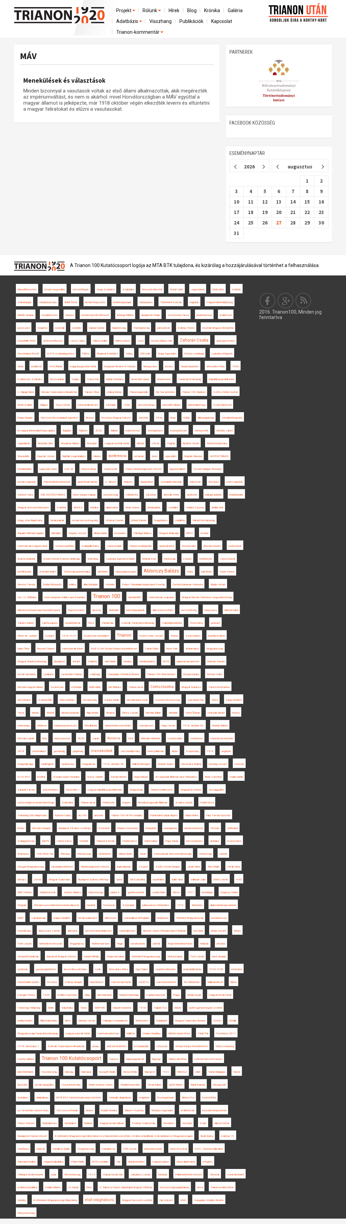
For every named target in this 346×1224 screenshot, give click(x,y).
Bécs (68, 1020)
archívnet (192, 494)
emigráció (144, 1097)
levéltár (41, 776)
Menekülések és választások (64, 80)
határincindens (147, 661)
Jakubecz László (140, 1174)
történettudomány (217, 443)
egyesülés (170, 456)
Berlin (51, 1007)
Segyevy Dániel (229, 892)
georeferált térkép (87, 481)
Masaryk (92, 443)
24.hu (159, 417)
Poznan (215, 828)
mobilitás (180, 520)
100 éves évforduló (67, 1110)
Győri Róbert (176, 1084)
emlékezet (226, 315)
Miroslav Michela (150, 738)
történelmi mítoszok (50, 943)
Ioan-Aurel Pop (196, 699)
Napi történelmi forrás (180, 943)
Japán (95, 738)
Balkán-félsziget (141, 764)
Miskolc (204, 943)
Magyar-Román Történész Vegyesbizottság (207, 597)
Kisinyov (128, 481)
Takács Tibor (91, 392)
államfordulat (90, 584)
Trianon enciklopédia (140, 546)
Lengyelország (85, 1148)
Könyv (237, 930)
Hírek (174, 10)
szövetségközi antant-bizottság (36, 802)
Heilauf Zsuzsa (195, 507)
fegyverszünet (76, 610)
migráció (194, 302)
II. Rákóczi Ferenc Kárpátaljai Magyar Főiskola (125, 1187)
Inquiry (75, 379)
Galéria (235, 10)
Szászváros (234, 841)
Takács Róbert (26, 622)
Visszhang (160, 21)
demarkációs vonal (137, 699)
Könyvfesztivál (178, 1148)
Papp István (168, 725)
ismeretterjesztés (95, 302)
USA (130, 738)
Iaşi (118, 1161)
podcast (215, 622)
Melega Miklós (125, 315)
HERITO (144, 982)
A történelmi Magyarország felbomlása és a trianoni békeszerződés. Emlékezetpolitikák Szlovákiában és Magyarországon (124, 1136)
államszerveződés (162, 610)
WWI (183, 1200)
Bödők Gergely (26, 315)
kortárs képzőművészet (95, 315)
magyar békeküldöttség (219, 302)
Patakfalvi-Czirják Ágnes (163, 815)
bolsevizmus (133, 430)
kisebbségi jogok (122, 302)
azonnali (59, 327)
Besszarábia (57, 379)
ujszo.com (24, 327)
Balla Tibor (177, 879)
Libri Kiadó (110, 661)
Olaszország (96, 892)
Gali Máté (206, 571)
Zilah (197, 1071)
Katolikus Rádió (61, 1148)
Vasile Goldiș (236, 776)
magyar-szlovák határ (78, 1033)
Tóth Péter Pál (44, 853)
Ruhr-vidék (95, 687)
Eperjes (69, 315)
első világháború (99, 1200)
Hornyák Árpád (215, 712)
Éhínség (65, 853)
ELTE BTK (24, 776)
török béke (218, 289)
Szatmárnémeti (222, 404)
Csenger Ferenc (26, 994)
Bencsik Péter (171, 494)
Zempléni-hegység (232, 417)
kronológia (207, 892)
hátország (169, 558)
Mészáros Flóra (215, 366)
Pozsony (52, 982)
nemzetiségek (81, 289)
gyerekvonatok (136, 892)
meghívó (42, 327)
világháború (42, 1097)
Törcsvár (214, 1174)
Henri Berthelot (235, 1174)
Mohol (50, 712)
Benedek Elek (45, 443)
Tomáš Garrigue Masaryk (207, 469)
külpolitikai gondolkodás (221, 379)
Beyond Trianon (45, 648)
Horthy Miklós (26, 1059)
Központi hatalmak (28, 956)
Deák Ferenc (132, 507)
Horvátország (49, 1071)
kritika (72, 584)
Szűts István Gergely (167, 866)
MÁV (28, 55)
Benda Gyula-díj (70, 712)
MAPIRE (100, 1007)
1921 (166, 1071)
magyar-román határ (220, 994)
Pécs (91, 622)
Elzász (169, 366)
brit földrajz (114, 687)
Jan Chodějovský (130, 751)
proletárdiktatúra (192, 969)
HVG (239, 879)
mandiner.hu (108, 1148)
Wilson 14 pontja (134, 1110)
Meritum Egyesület (162, 1110)
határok (91, 905)
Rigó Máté (92, 712)
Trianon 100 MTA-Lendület (126, 815)
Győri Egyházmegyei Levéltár (205, 1007)
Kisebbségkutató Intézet (95, 866)
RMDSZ (182, 1071)
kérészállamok (156, 751)
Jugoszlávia (197, 289)
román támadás (26, 674)
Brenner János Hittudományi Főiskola (164, 930)
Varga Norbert (234, 699)
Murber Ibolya (165, 764)
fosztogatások (165, 1097)
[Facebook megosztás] (267, 300)
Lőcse (155, 443)
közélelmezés (49, 315)
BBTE (189, 533)
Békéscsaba (231, 610)
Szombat (103, 828)
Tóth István (130, 1148)
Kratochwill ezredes (28, 982)
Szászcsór (57, 687)
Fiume (236, 1071)
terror (154, 456)
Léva (140, 340)
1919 (210, 751)
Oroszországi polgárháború (174, 1187)
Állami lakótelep (48, 1020)
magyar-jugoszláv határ (83, 366)
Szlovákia (67, 802)
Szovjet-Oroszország (167, 699)
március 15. (227, 1136)
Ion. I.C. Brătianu (27, 597)
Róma (176, 892)
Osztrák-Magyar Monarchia (217, 327)
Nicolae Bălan (153, 712)
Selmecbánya (50, 789)
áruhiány (214, 841)
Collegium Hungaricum (115, 1020)
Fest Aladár (55, 366)
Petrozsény (196, 622)
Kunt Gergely (219, 956)
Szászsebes (193, 635)
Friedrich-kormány (130, 1084)
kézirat (204, 533)
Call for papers (49, 622)
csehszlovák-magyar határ (32, 546)
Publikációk (191, 21)
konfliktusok (24, 571)
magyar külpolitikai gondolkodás (105, 789)
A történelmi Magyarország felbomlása (55, 1200)
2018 (21, 751)
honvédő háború (171, 404)
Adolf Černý (71, 302)
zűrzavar (151, 494)
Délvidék (173, 712)
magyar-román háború (112, 1123)
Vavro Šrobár (193, 712)
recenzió (239, 764)
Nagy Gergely (25, 417)
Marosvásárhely (26, 558)
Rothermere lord (100, 943)
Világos (44, 404)
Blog (192, 10)
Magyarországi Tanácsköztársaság (38, 1033)
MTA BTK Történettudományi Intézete (78, 1097)
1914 (91, 1174)
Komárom (168, 1123)
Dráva (215, 699)
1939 (235, 366)
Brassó (90, 417)
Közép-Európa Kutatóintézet (191, 1046)
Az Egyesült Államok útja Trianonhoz (176, 776)
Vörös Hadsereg (225, 1046)
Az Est (82, 815)
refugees (208, 1161)
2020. (99, 430)
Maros (89, 1110)
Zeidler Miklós (52, 1187)
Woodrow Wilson (70, 443)
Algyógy (156, 1059)
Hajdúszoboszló (155, 994)
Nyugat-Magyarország (31, 866)
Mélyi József (218, 930)
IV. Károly (73, 1187)
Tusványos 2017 (226, 1033)
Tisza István (62, 404)
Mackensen (164, 379)
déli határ (72, 930)
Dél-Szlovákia (137, 879)
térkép (35, 712)
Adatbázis (127, 21)
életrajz (22, 879)
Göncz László (130, 712)
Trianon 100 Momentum (161, 674)
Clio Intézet (166, 1200)
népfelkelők (134, 597)
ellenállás (56, 533)
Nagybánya (160, 520)
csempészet (146, 725)
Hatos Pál (92, 379)
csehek (223, 853)
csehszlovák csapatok (161, 597)
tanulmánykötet (190, 366)
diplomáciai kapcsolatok (223, 905)
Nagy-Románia (115, 956)
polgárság (78, 751)
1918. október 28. (113, 764)
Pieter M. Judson (27, 635)
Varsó (83, 1007)
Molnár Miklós (220, 725)
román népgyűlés (44, 1084)
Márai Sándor (138, 520)
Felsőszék (108, 802)
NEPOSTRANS (219, 456)
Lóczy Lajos (77, 340)
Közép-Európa (191, 674)
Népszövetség (26, 1213)
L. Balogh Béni (25, 392)
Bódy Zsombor (213, 776)
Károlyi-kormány (48, 302)
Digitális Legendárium (73, 456)
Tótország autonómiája (77, 571)
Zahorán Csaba (194, 340)
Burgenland (147, 481)
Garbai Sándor (96, 327)
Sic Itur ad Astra (165, 392)
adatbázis (162, 918)
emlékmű (36, 366)
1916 (180, 905)
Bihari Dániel (100, 533)
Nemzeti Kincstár (152, 289)
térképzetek (201, 430)
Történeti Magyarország (189, 918)
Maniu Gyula (194, 994)
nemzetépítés (194, 841)
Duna (119, 879)
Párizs (85, 353)
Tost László (197, 956)
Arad (172, 417)
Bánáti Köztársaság (204, 520)
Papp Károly (171, 841)
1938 (126, 404)
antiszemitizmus (53, 340)
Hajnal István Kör (113, 1174)
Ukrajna (110, 712)
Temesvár (109, 905)
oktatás (221, 943)
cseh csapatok (234, 481)
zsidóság (95, 674)
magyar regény (160, 1161)
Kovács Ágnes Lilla (161, 340)
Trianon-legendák (138, 392)
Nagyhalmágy (25, 764)
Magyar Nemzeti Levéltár (137, 1200)
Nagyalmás (88, 764)
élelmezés (110, 918)
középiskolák (141, 1046)
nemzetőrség (189, 610)
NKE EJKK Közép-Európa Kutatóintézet (114, 648)
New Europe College (84, 494)
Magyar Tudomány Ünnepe (190, 1020)
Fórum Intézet (26, 1123)
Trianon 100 (106, 596)
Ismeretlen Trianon (71, 674)
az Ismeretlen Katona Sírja (33, 1110)
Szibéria (61, 507)
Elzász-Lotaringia (194, 353)
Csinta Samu (64, 841)
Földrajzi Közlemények (30, 1174)
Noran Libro (176, 289)
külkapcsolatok (213, 494)
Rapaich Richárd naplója (31, 533)
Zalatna (92, 661)
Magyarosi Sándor (190, 789)
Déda (20, 366)
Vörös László (220, 879)
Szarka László (183, 802)
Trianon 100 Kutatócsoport (71, 1058)
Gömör (156, 943)
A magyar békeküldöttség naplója (36, 430)
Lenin (98, 969)
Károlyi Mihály (91, 956)
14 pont (143, 866)
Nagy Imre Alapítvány (30, 520)
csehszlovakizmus (108, 1033)
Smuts (217, 1020)
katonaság (23, 725)
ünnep (95, 1046)
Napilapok (161, 1020)
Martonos (23, 853)
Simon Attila (130, 1071)
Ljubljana (48, 674)
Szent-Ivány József (151, 635)
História (109, 584)
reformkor (236, 969)
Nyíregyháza (155, 430)
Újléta (233, 982)
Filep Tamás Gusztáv (218, 815)
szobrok (236, 289)
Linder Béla (194, 866)
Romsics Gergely (41, 828)
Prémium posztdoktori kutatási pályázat (56, 905)
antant (76, 661)
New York (172, 648)
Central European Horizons (188, 584)
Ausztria (22, 1084)
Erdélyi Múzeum (52, 584)
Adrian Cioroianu (114, 379)
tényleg (127, 661)
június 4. (115, 892)
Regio (120, 943)
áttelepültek (153, 507)
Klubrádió (114, 610)
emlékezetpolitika (27, 1187)
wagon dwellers (61, 918)
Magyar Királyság (168, 533)
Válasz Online (100, 340)
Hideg (129, 353)
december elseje (140, 379)
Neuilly (233, 1020)
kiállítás (131, 1033)
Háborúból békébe (172, 622)
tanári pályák (57, 520)
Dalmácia (86, 1071)
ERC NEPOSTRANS (53, 494)
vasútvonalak (114, 546)
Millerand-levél (215, 982)
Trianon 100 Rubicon (193, 392)
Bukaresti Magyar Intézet (61, 956)
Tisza (21, 712)
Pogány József (77, 533)
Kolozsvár (195, 481)
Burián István (218, 584)
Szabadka (128, 289)
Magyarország (214, 648)
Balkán (114, 430)
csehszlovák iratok (72, 648)
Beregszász (150, 366)
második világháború (120, 1097)
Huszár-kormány (71, 1084)
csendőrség (24, 930)
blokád (140, 443)
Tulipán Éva (160, 1007)
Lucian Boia (158, 892)
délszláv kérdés (212, 546)
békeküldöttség (196, 404)
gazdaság (59, 751)
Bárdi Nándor (198, 1084)
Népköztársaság (129, 994)
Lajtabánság (38, 918)
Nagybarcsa (77, 943)
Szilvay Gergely (73, 982)
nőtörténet (105, 853)
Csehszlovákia (162, 687)
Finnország (205, 853)
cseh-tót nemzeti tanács (208, 1059)
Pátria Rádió (77, 1161)
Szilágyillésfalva (90, 546)
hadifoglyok (47, 764)
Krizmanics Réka (118, 969)
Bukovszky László (49, 930)
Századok (128, 905)
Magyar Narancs (191, 687)
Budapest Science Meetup (93, 879)
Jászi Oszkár (227, 558)
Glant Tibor (23, 648)
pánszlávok (163, 327)
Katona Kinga (88, 469)
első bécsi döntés (116, 1046)
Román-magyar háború (30, 687)
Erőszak (145, 353)
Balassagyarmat (135, 1059)
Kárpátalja (67, 1007)
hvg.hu (236, 712)
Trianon (124, 635)
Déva (200, 1187)
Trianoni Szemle (105, 841)
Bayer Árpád (141, 776)
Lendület (173, 507)
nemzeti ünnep (146, 404)
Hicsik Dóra (233, 866)
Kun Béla (198, 930)
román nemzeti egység (85, 520)
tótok (143, 853)
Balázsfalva (191, 815)
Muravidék (23, 456)
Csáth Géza (207, 802)
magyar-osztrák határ (117, 443)
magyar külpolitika (53, 1161)
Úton (89, 1187)
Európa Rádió (111, 699)
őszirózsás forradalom (96, 635)
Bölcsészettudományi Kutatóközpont (39, 610)
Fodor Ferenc (227, 571)
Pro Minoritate (192, 982)
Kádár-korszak (48, 892)
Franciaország (141, 327)
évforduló (76, 687)
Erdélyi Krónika (109, 1110)
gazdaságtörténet (46, 969)
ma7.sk (69, 469)
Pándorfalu (108, 622)
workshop (93, 558)
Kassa (174, 635)
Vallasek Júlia (198, 879)
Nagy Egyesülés (167, 353)
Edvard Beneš (118, 776)
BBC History (25, 892)
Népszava (210, 610)
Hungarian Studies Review (209, 1200)
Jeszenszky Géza (178, 315)
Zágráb (171, 443)
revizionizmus (219, 918)
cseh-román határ (121, 982)
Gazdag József (218, 764)
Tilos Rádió (213, 866)
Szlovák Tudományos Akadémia (66, 1046)
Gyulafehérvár (72, 622)
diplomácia (112, 507)
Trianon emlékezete (161, 789)
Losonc (187, 558)
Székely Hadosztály (143, 1123)
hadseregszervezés (65, 725)
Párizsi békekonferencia (57, 481)
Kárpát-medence (122, 1007)
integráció (151, 828)
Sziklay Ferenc (186, 327)
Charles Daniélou (151, 1033)
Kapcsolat (221, 21)
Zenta (37, 879)
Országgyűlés (216, 789)
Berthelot (103, 571)
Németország (72, 1174)
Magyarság (136, 789)
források (162, 1174)
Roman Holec (214, 674)
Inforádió (111, 404)
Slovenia (143, 417)
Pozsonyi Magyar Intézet (116, 417)
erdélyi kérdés (25, 1020)
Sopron (126, 802)
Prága (176, 994)
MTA (166, 661)
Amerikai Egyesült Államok (153, 802)
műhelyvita (132, 494)
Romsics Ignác (26, 738)
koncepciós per (178, 430)
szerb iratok (235, 546)
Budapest (59, 661)
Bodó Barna (206, 1136)
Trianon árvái (136, 687)
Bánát (177, 1007)
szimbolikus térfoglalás (136, 918)
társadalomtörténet (62, 866)
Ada (44, 738)
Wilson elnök (125, 853)
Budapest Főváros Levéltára (74, 828)
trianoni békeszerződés (118, 725)
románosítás (138, 943)
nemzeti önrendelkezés (98, 930)
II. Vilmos (110, 481)
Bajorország (119, 327)
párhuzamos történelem (155, 905)
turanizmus (67, 764)
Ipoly (53, 1174)
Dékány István (86, 1020)
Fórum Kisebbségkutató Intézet (143, 469)
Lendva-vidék (175, 738)
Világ (87, 994)
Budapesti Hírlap (150, 315)
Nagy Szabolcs (106, 289)
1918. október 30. (193, 725)
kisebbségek (236, 494)
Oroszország (110, 494)
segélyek (226, 751)
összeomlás (189, 546)
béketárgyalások (135, 610)
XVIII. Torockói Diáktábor (209, 1148)
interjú (21, 828)
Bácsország (84, 853)
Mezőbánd (24, 699)
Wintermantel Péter (179, 1033)
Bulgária (67, 430)
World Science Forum (101, 1084)
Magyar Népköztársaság (32, 661)
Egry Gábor (141, 969)
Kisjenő (40, 1148)
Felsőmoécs (129, 841)
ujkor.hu (96, 610)
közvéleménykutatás (214, 1110)
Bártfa (45, 841)
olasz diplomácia (186, 1161)
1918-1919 (69, 635)
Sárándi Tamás (26, 789)
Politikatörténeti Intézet (188, 1174)
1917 (190, 892)
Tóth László (24, 943)
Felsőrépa (23, 1148)
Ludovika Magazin (222, 353)
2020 (81, 738)
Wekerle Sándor (216, 661)
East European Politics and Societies (64, 597)
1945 (46, 994)
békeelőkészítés (27, 289)
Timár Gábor (154, 1084)
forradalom (70, 1123)
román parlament (87, 918)
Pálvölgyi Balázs (142, 533)
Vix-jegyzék (219, 1084)
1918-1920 (216, 969)
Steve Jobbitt (95, 776)
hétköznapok (175, 956)
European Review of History (119, 366)
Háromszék (111, 469)
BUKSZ (78, 507)
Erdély (186, 417)
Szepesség (192, 751)
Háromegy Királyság (29, 1007)
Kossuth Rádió (107, 1071)
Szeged (49, 635)
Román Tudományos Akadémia (59, 392)
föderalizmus (49, 1123)
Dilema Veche (221, 1123)
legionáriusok (124, 866)
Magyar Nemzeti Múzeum (33, 507)
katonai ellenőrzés (88, 404)
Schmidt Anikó (47, 571)
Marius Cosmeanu (127, 828)
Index (190, 571)
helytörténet (96, 982)
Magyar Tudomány (59, 879)
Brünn (175, 751)
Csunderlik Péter (26, 340)
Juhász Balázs (72, 892)
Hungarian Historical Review (123, 674)
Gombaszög (90, 699)
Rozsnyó (213, 481)
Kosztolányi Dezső (28, 353)
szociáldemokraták (171, 481)
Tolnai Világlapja (216, 1071)
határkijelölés (25, 469)
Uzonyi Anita (209, 1097)
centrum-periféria (64, 546)
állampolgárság (206, 417)
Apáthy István (191, 443)
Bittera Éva (188, 1097)
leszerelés (120, 533)
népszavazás (62, 738)
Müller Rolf (217, 507)
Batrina (88, 1123)
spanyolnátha (166, 546)
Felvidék (84, 841)
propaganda (170, 828)
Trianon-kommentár (138, 32)
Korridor (22, 1200)
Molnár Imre (149, 558)
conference (196, 738)
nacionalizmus (127, 930)
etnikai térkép (114, 392)
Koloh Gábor (150, 841)
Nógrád (22, 905)
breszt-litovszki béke (75, 969)
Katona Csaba (63, 815)
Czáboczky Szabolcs (30, 379)
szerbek (76, 327)
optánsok (23, 969)
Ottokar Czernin (114, 520)
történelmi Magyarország (145, 956)
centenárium (39, 751)
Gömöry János (224, 430)
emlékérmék (188, 1110)
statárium (23, 1097)
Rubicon (83, 430)
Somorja (187, 1123)
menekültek (102, 751)
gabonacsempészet (188, 661)
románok (139, 456)
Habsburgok (24, 302)
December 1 (73, 789)
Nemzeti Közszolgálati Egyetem (59, 417)
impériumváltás (216, 635)
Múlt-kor (42, 725)
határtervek (205, 558)
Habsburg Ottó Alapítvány (32, 815)
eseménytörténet (166, 982)
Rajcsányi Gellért (27, 1161)
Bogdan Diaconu (193, 456)
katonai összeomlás (222, 738)
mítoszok (162, 1046)
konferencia (117, 456)
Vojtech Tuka (25, 494)
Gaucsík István (45, 456)
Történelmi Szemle (171, 302)
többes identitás (178, 1059)
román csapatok (27, 481)
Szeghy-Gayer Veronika (66, 776)
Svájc (203, 1123)
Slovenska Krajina (191, 764)
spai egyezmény (225, 340)
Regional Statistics (107, 353)
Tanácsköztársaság (189, 379)
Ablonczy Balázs (161, 571)
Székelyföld (45, 699)
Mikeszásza (122, 340)
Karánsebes (145, 302)
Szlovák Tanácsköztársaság (137, 622)
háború (97, 456)
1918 (142, 1007)
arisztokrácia (104, 994)
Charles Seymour (67, 994)
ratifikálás (232, 828)
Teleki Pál (203, 1033)
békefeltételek (25, 1071)
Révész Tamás (26, 584)
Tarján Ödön (151, 648)
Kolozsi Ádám (67, 699)
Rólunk (150, 10)
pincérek (98, 815)
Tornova (113, 1059)
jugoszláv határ (48, 469)
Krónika (212, 10)
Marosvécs (141, 1020)
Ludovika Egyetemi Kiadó (120, 558)
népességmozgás (126, 571)
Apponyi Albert (178, 469)
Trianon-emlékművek (222, 1187)
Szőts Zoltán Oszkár (225, 392)
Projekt (124, 10)
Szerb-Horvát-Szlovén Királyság (61, 558)
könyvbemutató (153, 1148)
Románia (113, 738)
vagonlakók (24, 443)
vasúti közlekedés (165, 969)
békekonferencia (193, 828)
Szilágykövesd (26, 841)
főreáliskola (90, 725)
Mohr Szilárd (25, 404)
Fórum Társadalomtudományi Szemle (143, 584)
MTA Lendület (100, 1161)
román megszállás (54, 289)
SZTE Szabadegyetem (60, 353)
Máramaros (192, 648)
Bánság (69, 1071)
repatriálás (158, 879)
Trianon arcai (88, 802)
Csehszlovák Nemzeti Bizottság (172, 853)
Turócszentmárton (219, 687)
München (197, 905)
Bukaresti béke (136, 1161)
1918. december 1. (29, 1046)
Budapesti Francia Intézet (32, 1136)
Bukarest (150, 1071)
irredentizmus (204, 315)
